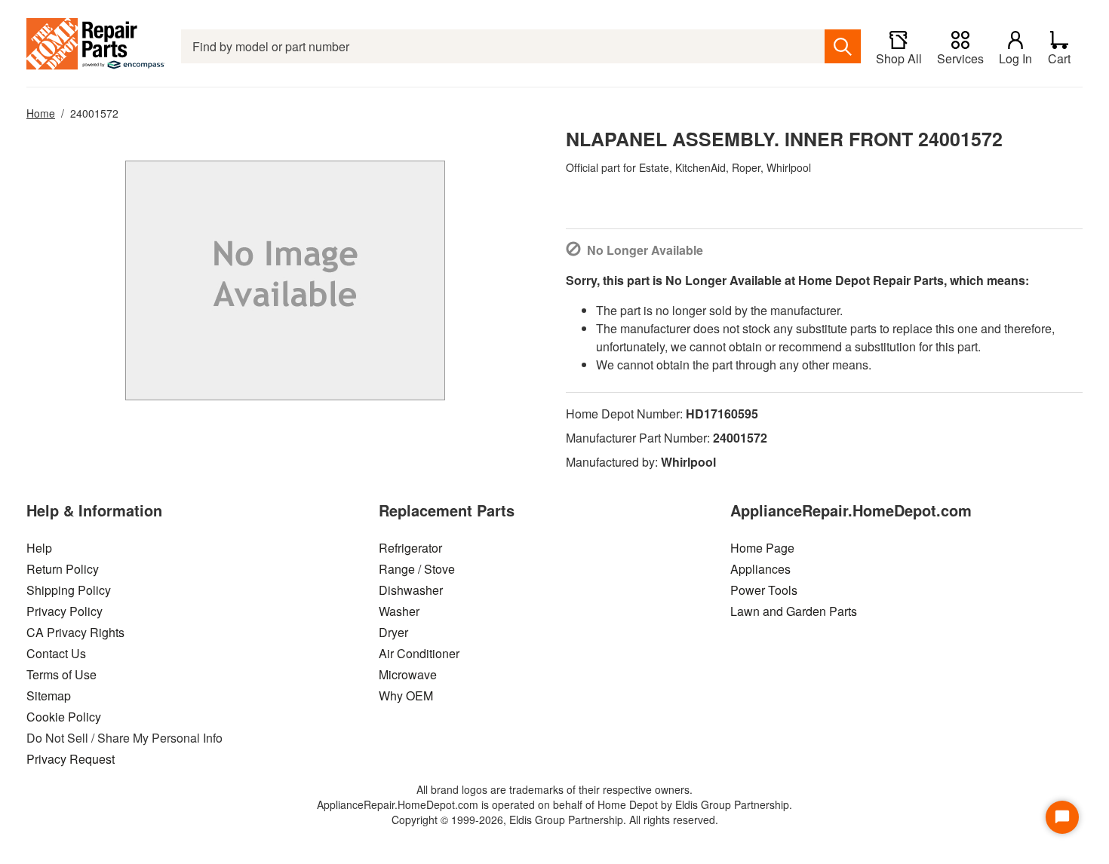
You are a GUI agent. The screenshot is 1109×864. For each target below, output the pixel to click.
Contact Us (56, 653)
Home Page (762, 547)
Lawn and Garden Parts (793, 611)
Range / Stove (417, 569)
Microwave (408, 674)
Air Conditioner (419, 653)
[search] (843, 46)
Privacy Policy (64, 611)
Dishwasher (411, 590)
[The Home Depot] (96, 46)
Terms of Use (61, 674)
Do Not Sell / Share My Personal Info (124, 737)
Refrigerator (410, 547)
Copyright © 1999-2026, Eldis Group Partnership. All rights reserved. (555, 819)
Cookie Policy (63, 716)
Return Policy (62, 569)
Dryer (393, 632)
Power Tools (763, 590)
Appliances (760, 569)
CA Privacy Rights (75, 632)
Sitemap (48, 695)
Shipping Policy (68, 590)
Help (39, 547)
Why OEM (406, 695)
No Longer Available (645, 250)
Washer (399, 611)
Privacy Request (70, 758)
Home (40, 113)
